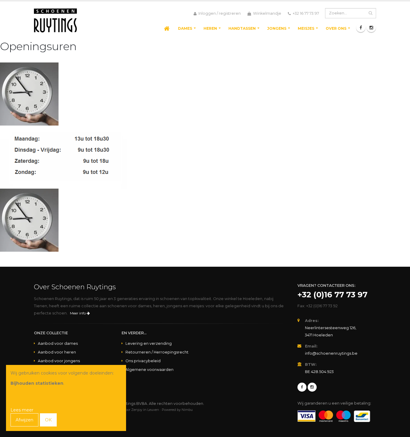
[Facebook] (360, 27)
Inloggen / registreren (219, 13)
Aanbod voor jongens (59, 361)
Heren (210, 28)
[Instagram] (371, 27)
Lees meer (22, 410)
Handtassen (242, 28)
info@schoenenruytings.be (331, 353)
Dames (185, 28)
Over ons (336, 28)
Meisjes (306, 28)
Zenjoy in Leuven (145, 410)
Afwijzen (24, 420)
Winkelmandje (266, 13)
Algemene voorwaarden (149, 369)
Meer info (78, 313)
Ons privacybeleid (143, 361)
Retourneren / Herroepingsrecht (156, 352)
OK (48, 420)
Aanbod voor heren (57, 352)
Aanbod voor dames (58, 343)
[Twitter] (312, 387)
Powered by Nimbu (177, 410)
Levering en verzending (148, 343)
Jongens (276, 28)
